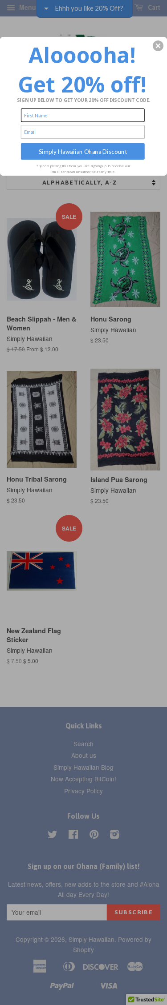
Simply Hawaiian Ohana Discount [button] (83, 151)
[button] (158, 45)
